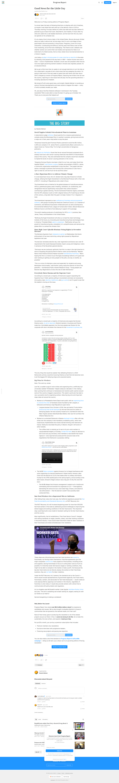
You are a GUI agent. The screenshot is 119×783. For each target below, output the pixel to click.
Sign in (115, 2)
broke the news (67, 431)
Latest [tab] (39, 719)
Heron (38, 704)
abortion (48, 280)
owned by (76, 557)
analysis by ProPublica (43, 152)
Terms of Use (66, 754)
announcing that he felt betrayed (49, 409)
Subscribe (107, 2)
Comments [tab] (37, 683)
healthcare (54, 280)
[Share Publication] (102, 2)
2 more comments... (38, 712)
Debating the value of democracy (42, 725)
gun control (64, 280)
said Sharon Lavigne (51, 164)
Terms (62, 773)
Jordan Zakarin (43, 13)
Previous (39, 665)
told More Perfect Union (76, 589)
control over (49, 561)
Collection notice (69, 773)
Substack (53, 780)
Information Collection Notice (59, 755)
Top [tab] (36, 719)
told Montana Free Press (71, 253)
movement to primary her (74, 327)
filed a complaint (48, 471)
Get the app (66, 776)
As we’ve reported (49, 323)
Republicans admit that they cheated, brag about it (51, 723)
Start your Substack (56, 776)
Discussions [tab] (45, 719)
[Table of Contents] (1, 391)
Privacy (59, 773)
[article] (59, 726)
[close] (73, 730)
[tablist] (40, 683)
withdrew (50, 135)
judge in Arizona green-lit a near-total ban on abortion (59, 57)
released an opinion (59, 234)
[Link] (32, 132)
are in (70, 212)
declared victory (69, 418)
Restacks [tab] (44, 683)
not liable (49, 572)
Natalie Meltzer (52, 13)
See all (37, 752)
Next (80, 665)
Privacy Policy (70, 755)
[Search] (99, 2)
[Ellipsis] (84, 696)
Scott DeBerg (40, 696)
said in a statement (58, 222)
